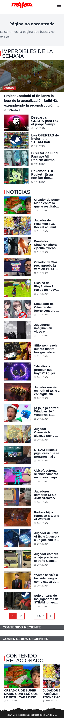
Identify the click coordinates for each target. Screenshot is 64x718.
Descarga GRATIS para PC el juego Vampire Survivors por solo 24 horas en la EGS (45, 121)
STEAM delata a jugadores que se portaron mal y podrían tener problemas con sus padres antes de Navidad (46, 453)
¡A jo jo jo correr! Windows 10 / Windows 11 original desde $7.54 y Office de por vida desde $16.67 (46, 411)
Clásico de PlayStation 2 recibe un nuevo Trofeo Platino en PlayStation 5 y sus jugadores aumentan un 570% (46, 286)
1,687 (40, 616)
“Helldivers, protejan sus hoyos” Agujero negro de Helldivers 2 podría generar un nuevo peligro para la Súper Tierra (46, 370)
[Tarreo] (22, 5)
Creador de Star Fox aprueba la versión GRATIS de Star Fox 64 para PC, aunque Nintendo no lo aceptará (46, 266)
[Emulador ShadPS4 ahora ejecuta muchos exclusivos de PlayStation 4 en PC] (17, 246)
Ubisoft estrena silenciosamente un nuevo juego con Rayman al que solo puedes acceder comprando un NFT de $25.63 (46, 474)
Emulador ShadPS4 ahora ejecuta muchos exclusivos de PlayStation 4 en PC (46, 245)
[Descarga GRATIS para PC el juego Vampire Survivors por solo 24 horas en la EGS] (16, 123)
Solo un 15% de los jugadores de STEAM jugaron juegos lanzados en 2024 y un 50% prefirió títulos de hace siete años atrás (47, 599)
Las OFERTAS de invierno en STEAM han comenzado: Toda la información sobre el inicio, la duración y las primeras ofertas (45, 139)
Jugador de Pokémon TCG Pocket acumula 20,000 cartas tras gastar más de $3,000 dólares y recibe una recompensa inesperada (47, 224)
